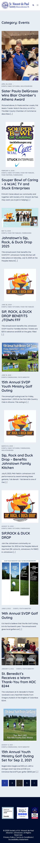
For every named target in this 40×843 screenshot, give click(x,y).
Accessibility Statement (18, 839)
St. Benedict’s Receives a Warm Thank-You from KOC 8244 (19, 679)
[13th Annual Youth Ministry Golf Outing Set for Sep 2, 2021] (20, 725)
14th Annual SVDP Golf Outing (20, 615)
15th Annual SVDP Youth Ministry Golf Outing (17, 386)
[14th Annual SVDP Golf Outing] (20, 582)
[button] (33, 5)
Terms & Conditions (24, 837)
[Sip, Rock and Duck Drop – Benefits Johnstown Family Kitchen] (20, 426)
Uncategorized (26, 86)
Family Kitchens (14, 86)
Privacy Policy (9, 837)
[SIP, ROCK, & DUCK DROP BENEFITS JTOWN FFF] (20, 285)
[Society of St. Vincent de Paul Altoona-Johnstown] (15, 5)
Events (4, 86)
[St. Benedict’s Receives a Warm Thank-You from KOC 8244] (20, 651)
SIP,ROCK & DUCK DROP (16, 535)
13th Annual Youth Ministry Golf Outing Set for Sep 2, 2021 (18, 756)
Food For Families (27, 173)
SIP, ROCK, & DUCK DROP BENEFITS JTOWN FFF (17, 315)
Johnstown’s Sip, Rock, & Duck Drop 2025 (17, 242)
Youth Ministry (24, 377)
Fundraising (18, 175)
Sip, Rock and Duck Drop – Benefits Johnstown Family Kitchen (17, 461)
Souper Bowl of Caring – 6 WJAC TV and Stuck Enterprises (20, 184)
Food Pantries (7, 175)
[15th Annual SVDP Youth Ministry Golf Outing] (20, 357)
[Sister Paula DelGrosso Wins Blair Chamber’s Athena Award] (20, 55)
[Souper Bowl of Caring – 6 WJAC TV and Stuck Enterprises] (20, 144)
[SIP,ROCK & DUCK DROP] (20, 506)
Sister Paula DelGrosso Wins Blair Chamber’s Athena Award (20, 95)
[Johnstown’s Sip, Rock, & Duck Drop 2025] (20, 217)
